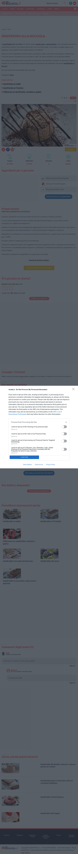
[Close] (74, 390)
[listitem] (39, 422)
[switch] (64, 426)
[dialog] (39, 427)
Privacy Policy (50, 464)
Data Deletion (27, 464)
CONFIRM (24, 457)
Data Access (39, 464)
